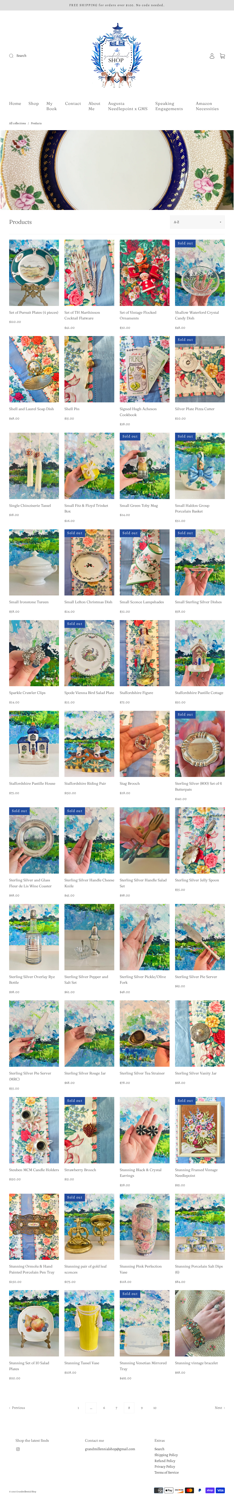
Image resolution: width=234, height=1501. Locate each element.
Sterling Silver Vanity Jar (196, 1073)
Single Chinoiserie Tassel (30, 505)
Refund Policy (164, 1460)
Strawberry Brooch (80, 1169)
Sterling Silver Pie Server (196, 976)
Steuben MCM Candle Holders (34, 1169)
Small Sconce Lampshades (142, 602)
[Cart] (222, 55)
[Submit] (39, 56)
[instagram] (18, 1449)
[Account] (212, 55)
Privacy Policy (164, 1466)
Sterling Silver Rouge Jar (85, 1073)
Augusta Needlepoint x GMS (128, 106)
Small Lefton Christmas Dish (88, 602)
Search (159, 1449)
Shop (34, 103)
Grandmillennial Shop (26, 1491)
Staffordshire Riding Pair (85, 783)
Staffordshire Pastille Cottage (199, 692)
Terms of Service (166, 1472)
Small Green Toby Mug (139, 505)
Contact (73, 103)
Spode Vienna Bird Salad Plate (89, 692)
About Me (94, 106)
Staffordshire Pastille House (32, 783)
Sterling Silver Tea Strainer (142, 1073)
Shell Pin (72, 408)
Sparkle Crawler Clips (27, 692)
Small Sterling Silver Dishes (198, 602)
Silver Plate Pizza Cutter (195, 408)
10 (155, 1407)
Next (219, 1407)
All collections (17, 123)
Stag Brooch (130, 783)
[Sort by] (197, 222)
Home (15, 103)
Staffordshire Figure (136, 692)
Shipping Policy (166, 1454)
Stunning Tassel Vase (81, 1363)
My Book (51, 106)
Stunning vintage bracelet (196, 1363)
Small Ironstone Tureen (29, 602)
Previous (18, 1407)
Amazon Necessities (207, 106)
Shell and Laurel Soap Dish (31, 408)
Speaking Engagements (169, 106)
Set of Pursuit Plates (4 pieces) (33, 312)
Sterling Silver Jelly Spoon (197, 880)
